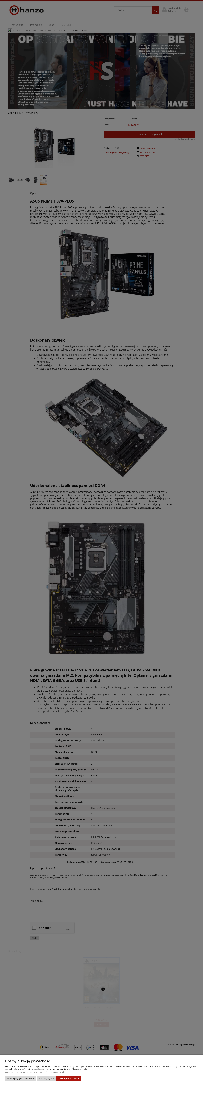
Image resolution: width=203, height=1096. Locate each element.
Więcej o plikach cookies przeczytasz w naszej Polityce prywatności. (34, 1072)
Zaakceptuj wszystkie (68, 1078)
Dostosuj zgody (46, 1078)
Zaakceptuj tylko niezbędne (20, 1078)
